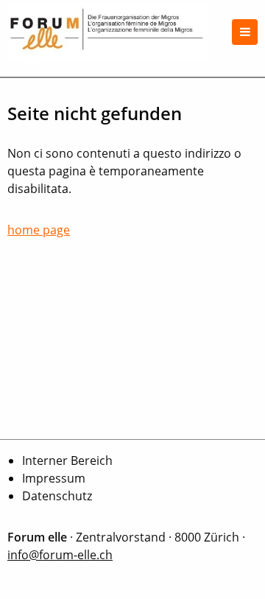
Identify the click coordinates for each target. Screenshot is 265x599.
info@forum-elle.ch (60, 555)
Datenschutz (57, 496)
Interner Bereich (67, 460)
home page (38, 230)
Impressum (53, 478)
